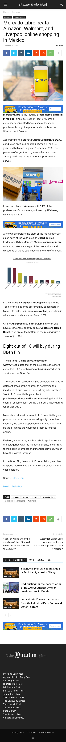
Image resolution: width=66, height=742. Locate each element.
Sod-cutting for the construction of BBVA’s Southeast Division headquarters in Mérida (41, 587)
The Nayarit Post (12, 704)
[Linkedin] (28, 53)
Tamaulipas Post (12, 694)
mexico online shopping (15, 501)
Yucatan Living (19, 17)
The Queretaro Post (13, 697)
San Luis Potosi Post (13, 690)
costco (25, 497)
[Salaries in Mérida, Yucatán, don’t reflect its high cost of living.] (11, 572)
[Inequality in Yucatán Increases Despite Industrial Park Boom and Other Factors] (11, 603)
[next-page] (10, 615)
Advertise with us (46, 732)
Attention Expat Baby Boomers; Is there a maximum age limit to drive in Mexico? (48, 543)
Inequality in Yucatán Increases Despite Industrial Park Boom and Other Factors (41, 603)
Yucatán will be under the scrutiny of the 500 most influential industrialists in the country (16, 543)
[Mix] (36, 53)
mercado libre (48, 497)
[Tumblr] (21, 53)
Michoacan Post (11, 687)
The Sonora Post (12, 707)
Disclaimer (31, 732)
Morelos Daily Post (13, 673)
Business (16, 12)
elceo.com (18, 478)
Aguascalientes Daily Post (16, 677)
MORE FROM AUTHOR (40, 560)
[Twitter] (14, 53)
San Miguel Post (11, 680)
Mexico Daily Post (13, 486)
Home (6, 12)
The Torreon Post (12, 714)
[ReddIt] (43, 53)
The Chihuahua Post (14, 700)
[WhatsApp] (50, 53)
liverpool (35, 497)
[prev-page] (5, 615)
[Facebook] (6, 53)
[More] (58, 53)
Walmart (32, 501)
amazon (15, 497)
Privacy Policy (18, 732)
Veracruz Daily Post (13, 717)
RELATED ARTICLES (15, 560)
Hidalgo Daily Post (12, 683)
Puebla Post (9, 710)
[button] (5, 4)
